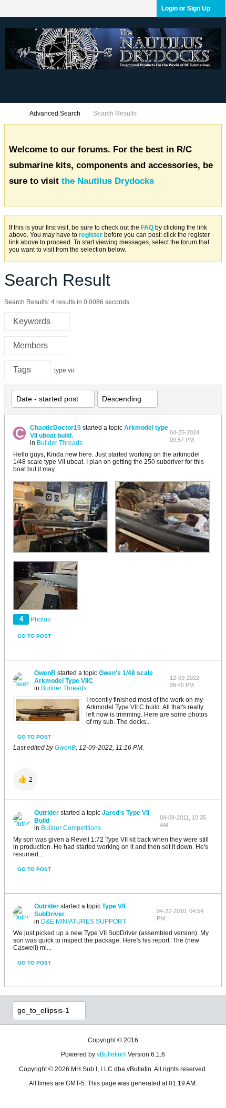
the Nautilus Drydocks (107, 181)
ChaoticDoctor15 (55, 427)
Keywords (31, 321)
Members (30, 345)
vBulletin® (111, 1054)
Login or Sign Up (185, 8)
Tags (22, 369)
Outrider (46, 812)
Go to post (34, 636)
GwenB (45, 673)
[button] (25, 779)
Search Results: (26, 302)
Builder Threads (60, 443)
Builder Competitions (71, 828)
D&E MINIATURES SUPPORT (83, 921)
